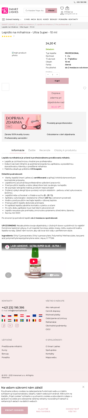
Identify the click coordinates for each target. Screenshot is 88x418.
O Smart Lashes (53, 346)
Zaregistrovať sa (70, 14)
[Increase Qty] (57, 75)
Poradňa (6, 357)
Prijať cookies (14, 410)
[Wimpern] (22, 315)
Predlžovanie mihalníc (12, 346)
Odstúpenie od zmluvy (56, 318)
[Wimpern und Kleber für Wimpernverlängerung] (40, 320)
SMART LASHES (8, 24)
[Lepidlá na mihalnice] (9, 315)
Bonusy (5, 354)
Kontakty (50, 354)
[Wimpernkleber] (16, 315)
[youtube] (10, 325)
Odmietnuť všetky (72, 410)
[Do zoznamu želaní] (84, 88)
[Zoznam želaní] (62, 8)
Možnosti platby (53, 315)
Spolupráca (51, 350)
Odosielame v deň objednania (61, 134)
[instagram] (17, 325)
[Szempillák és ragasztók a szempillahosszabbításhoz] (9, 320)
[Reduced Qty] (48, 75)
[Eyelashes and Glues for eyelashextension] (34, 315)
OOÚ (48, 329)
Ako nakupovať (53, 307)
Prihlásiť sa (68, 12)
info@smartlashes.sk (17, 311)
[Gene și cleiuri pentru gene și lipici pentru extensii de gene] (16, 320)
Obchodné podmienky (56, 326)
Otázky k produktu (65, 150)
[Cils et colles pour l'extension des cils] (28, 320)
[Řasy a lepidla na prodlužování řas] (3, 315)
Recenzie (44, 150)
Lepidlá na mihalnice (26, 24)
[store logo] (10, 10)
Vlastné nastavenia (43, 410)
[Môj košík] (67, 8)
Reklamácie (51, 322)
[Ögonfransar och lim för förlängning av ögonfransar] (22, 320)
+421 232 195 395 (13, 307)
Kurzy (4, 350)
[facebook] (3, 325)
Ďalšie (32, 150)
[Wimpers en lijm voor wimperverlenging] (40, 315)
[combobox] (34, 10)
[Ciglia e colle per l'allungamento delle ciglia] (3, 320)
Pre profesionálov (62, 24)
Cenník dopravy (53, 311)
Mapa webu (51, 357)
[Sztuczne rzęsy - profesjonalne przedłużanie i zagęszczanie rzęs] (28, 315)
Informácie (17, 150)
